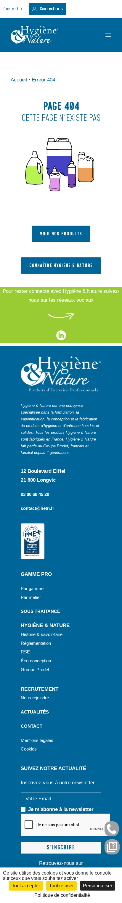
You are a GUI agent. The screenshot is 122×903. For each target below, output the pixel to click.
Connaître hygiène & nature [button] (61, 265)
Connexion (49, 9)
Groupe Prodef (35, 669)
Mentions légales (37, 740)
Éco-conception (36, 660)
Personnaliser (97, 885)
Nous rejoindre (35, 697)
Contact (11, 9)
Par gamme (32, 588)
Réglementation (36, 643)
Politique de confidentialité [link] (62, 895)
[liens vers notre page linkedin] (61, 338)
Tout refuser (61, 885)
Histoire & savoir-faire (41, 634)
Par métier (31, 597)
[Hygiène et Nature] (34, 35)
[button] (108, 35)
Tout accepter (26, 885)
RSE (26, 651)
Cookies (29, 748)
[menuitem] (13, 9)
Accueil (19, 80)
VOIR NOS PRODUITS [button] (61, 234)
